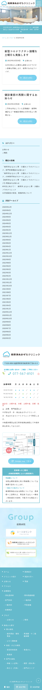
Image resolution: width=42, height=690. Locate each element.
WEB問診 (36, 687)
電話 (8, 687)
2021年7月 (6, 296)
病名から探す (9, 625)
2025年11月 (7, 207)
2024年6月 (6, 220)
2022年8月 (6, 263)
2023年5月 (6, 243)
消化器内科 (9, 595)
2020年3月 (6, 338)
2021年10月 (7, 286)
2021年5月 (6, 302)
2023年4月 (6, 246)
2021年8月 (6, 292)
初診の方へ (29, 577)
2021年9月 (6, 289)
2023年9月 (6, 240)
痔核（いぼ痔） (13, 663)
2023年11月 (7, 236)
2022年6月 (6, 266)
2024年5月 (6, 223)
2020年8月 (6, 325)
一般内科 (27, 600)
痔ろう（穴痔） (13, 668)
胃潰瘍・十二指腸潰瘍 (30, 635)
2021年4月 (6, 305)
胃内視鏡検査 (29, 595)
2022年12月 (7, 253)
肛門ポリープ (29, 668)
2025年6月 (6, 210)
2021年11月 (7, 282)
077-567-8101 (23, 374)
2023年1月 (6, 250)
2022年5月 (6, 269)
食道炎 (9, 654)
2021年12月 (7, 279)
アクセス (7, 586)
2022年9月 (6, 259)
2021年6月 (6, 299)
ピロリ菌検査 (12, 641)
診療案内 (7, 591)
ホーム (6, 572)
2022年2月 (6, 276)
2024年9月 (6, 217)
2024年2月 (6, 230)
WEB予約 (22, 687)
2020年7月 (6, 328)
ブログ (6, 615)
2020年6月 (6, 332)
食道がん (27, 650)
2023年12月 (7, 233)
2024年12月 (7, 213)
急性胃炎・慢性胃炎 (13, 635)
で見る (23, 461)
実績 (26, 581)
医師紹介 (28, 572)
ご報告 (4, 153)
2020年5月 (6, 335)
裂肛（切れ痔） (30, 663)
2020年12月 (7, 312)
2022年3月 (6, 273)
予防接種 (27, 605)
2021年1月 (6, 309)
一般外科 (8, 605)
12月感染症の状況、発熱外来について (17, 193)
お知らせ (28, 61)
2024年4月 (6, 227)
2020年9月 (6, 322)
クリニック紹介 (10, 577)
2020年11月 (7, 315)
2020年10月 (7, 318)
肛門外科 (8, 600)
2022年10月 (7, 256)
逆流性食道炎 (12, 650)
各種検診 (8, 610)
